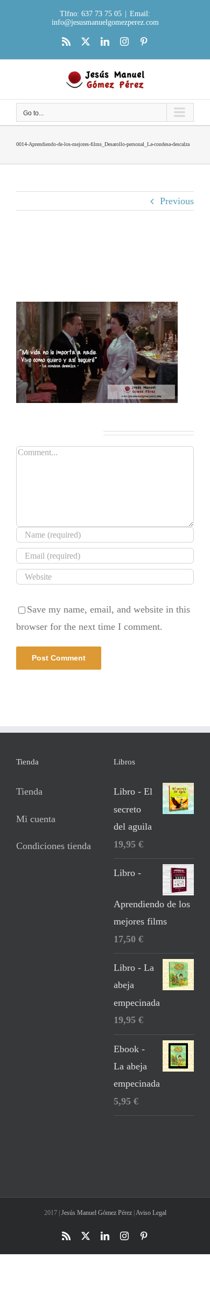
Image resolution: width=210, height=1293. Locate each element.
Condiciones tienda (53, 845)
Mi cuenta (35, 819)
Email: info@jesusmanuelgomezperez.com (105, 18)
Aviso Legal (151, 1212)
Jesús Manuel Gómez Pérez (96, 1212)
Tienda (29, 791)
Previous (177, 201)
